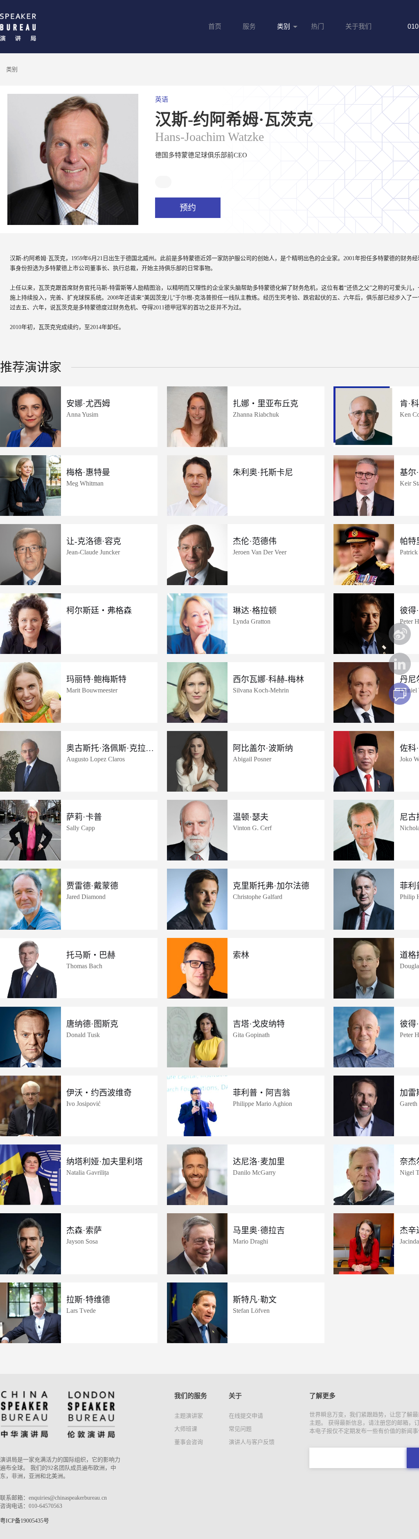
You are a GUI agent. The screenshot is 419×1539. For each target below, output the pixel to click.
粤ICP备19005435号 (24, 1521)
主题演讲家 (188, 1416)
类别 (283, 26)
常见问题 (240, 1429)
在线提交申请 (246, 1416)
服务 (249, 26)
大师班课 (185, 1429)
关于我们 (358, 26)
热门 (317, 26)
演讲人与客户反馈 (252, 1442)
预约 (188, 207)
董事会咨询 (188, 1442)
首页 (214, 26)
